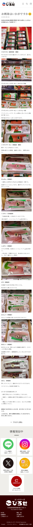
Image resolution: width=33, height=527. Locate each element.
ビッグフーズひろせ (15, 522)
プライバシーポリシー (12, 524)
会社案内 (19, 514)
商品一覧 (19, 513)
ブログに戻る (18, 422)
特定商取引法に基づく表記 (25, 524)
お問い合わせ (20, 516)
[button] (23, 4)
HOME (2, 513)
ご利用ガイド (4, 516)
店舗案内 (3, 514)
